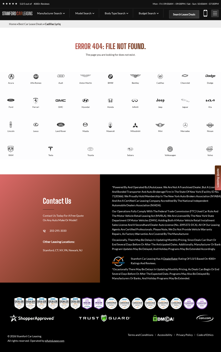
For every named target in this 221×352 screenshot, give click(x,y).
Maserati (110, 131)
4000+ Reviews (41, 3)
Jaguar (185, 107)
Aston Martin (85, 83)
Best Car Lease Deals (30, 24)
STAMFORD (17, 13)
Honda (110, 107)
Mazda (86, 131)
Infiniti (135, 107)
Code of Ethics (205, 335)
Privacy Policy (184, 335)
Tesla (50, 155)
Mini (160, 131)
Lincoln (11, 131)
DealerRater (170, 258)
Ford (11, 107)
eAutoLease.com (54, 341)
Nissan (210, 131)
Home (12, 24)
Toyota (90, 155)
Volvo (210, 155)
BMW (110, 83)
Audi (60, 83)
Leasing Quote (217, 177)
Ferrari (35, 107)
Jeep (160, 107)
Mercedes (185, 131)
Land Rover (60, 131)
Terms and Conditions (140, 335)
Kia (210, 107)
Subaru (130, 155)
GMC (60, 107)
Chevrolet (185, 83)
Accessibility (164, 335)
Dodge (210, 83)
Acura (11, 83)
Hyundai (86, 107)
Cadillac (160, 83)
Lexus (35, 131)
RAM (11, 155)
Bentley (135, 83)
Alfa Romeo (35, 83)
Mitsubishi (135, 131)
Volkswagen (170, 155)
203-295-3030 (205, 13)
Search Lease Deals (184, 14)
